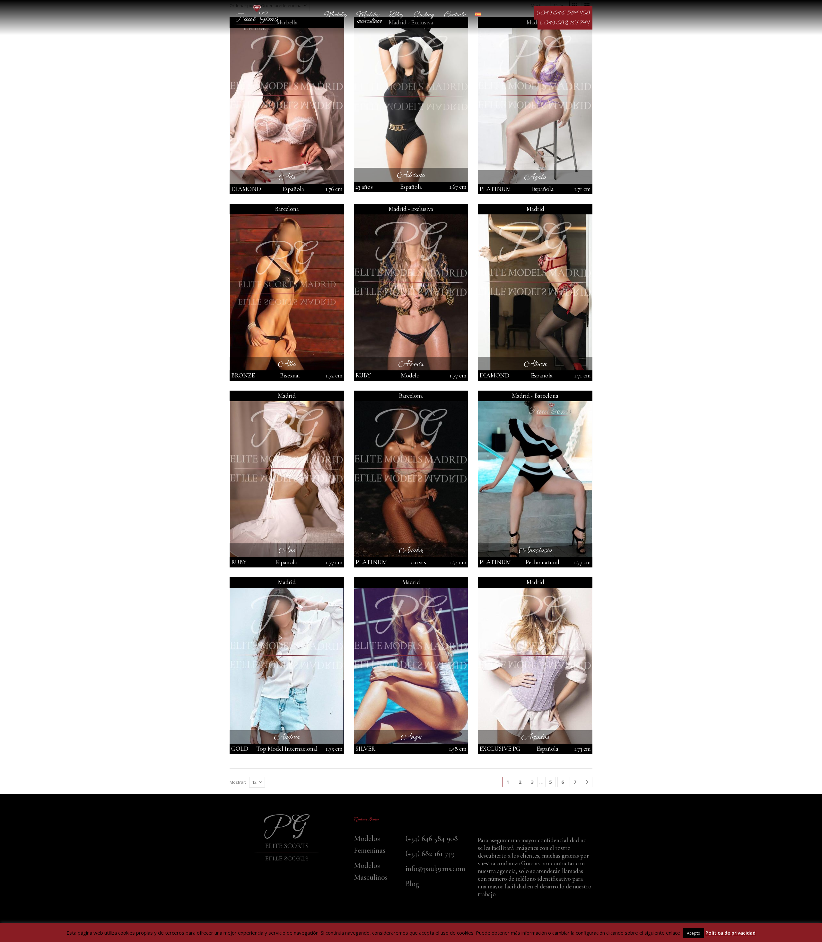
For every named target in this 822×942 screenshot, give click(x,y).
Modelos (335, 14)
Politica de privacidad (730, 932)
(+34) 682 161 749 (565, 23)
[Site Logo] (257, 17)
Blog (396, 14)
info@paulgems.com (435, 868)
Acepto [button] (693, 933)
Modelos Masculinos (369, 17)
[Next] (587, 782)
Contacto (454, 14)
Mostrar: (238, 782)
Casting (423, 14)
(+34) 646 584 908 (563, 13)
